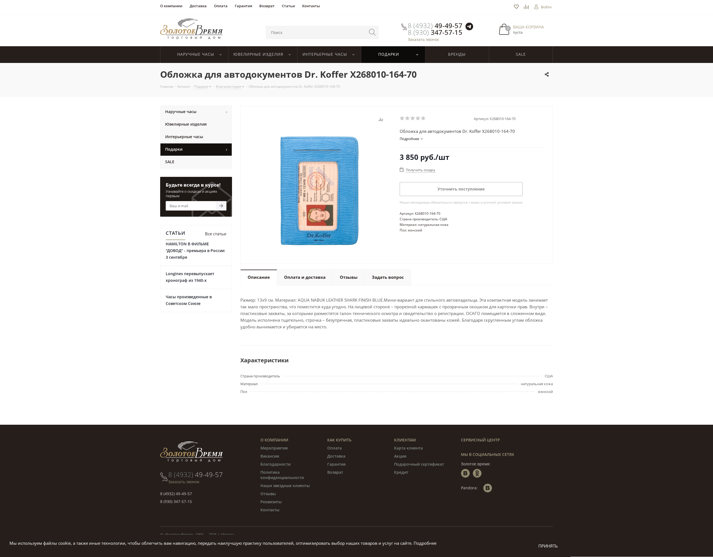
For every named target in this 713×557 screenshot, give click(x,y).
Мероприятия (274, 448)
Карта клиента (408, 448)
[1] (402, 118)
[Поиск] (372, 32)
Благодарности (275, 464)
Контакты (269, 509)
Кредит (401, 472)
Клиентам (405, 440)
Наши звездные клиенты (285, 485)
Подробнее (425, 543)
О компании (274, 440)
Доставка (336, 456)
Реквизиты (271, 501)
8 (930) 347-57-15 (176, 501)
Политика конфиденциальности (282, 475)
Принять (548, 546)
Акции (400, 456)
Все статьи (215, 233)
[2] (407, 118)
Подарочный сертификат (419, 464)
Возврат (335, 472)
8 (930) (435, 32)
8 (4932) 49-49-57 (176, 493)
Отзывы (268, 493)
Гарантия (336, 464)
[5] (423, 118)
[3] (413, 118)
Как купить (339, 440)
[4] (418, 118)
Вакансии (269, 456)
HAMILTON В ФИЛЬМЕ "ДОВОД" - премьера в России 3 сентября (195, 250)
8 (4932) (435, 25)
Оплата (334, 448)
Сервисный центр (480, 440)
